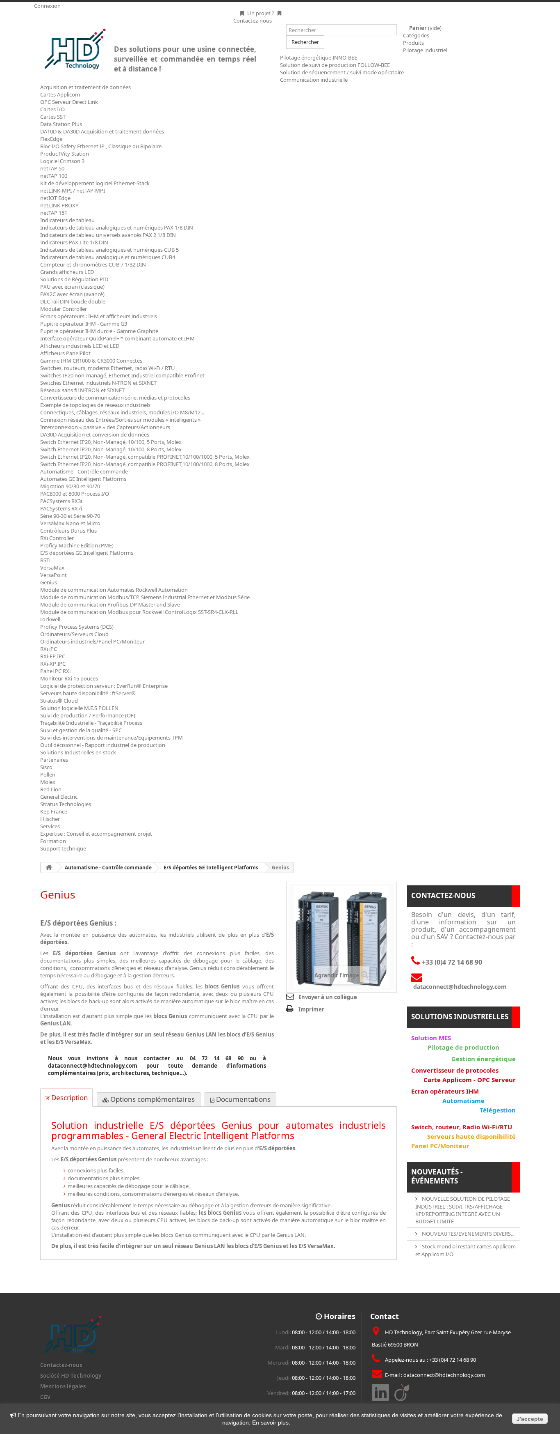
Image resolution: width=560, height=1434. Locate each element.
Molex (47, 782)
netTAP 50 (52, 168)
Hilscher (50, 819)
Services (50, 826)
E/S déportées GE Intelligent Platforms (86, 552)
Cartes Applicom (60, 94)
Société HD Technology (70, 1375)
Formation (53, 841)
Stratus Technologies (65, 804)
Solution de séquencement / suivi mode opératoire (342, 72)
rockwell (50, 619)
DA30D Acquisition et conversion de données (94, 434)
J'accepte (530, 1419)
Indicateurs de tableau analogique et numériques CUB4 (107, 257)
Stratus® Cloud (59, 700)
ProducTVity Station (64, 153)
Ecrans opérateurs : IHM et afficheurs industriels (98, 316)
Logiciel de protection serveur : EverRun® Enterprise (104, 685)
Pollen (47, 774)
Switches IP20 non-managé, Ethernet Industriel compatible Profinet (122, 375)
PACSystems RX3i (61, 501)
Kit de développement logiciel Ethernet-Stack (95, 183)
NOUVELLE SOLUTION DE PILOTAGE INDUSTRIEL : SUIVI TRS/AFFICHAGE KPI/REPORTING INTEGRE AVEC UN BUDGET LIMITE (462, 1210)
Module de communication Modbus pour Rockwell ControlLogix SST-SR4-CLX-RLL (139, 612)
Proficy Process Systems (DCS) (77, 626)
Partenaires (54, 759)
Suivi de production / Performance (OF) (87, 715)
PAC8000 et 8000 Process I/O (74, 493)
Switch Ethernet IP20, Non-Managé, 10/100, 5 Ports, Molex (111, 442)
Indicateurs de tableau (67, 220)
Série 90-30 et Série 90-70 (70, 515)
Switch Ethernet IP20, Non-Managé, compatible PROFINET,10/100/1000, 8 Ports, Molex (145, 464)
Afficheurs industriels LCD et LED (79, 345)
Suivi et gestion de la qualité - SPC (81, 730)
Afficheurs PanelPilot (65, 353)
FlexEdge (51, 138)
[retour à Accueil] (49, 867)
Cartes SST (53, 116)
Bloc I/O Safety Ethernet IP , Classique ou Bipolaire (101, 146)
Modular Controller (63, 309)
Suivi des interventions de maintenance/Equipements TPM (111, 737)
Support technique (63, 848)
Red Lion (50, 789)
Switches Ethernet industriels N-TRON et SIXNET (98, 382)
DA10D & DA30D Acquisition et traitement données (102, 131)
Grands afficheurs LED (67, 272)
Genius (48, 582)
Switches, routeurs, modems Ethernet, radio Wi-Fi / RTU (107, 368)
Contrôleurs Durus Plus (68, 530)
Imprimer (311, 1009)
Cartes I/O (52, 109)
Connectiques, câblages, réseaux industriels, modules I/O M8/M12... (122, 412)
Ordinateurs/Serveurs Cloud (74, 634)
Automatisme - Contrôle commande (84, 471)
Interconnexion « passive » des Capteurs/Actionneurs (105, 427)
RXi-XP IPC (53, 663)
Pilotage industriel (425, 50)
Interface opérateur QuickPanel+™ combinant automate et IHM (117, 338)
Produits (413, 42)
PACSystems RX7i (61, 508)
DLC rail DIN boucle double (72, 301)
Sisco (46, 767)
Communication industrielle (314, 79)
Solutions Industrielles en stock (78, 752)
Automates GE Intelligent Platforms (83, 479)
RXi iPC (48, 649)
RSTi (45, 560)
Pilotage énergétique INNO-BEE (318, 57)
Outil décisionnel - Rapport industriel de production (102, 745)
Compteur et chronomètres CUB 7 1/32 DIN (93, 264)
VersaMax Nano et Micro (70, 523)
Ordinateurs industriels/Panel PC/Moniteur (92, 641)
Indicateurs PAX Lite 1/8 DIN (74, 242)
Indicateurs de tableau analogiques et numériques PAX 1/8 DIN (116, 227)
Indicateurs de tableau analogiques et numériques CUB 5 (109, 249)
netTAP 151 (53, 212)
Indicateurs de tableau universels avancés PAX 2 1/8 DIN (108, 235)
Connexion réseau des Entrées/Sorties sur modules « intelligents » (120, 419)
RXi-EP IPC (52, 656)
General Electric (58, 796)
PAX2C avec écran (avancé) (72, 294)
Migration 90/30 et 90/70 (70, 486)
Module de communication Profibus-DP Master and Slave (110, 604)
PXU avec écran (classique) (72, 286)
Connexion (47, 5)
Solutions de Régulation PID (74, 279)
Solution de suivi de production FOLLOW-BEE (335, 65)
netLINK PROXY (59, 205)
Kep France (53, 811)
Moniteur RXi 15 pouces (69, 678)
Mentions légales (63, 1386)
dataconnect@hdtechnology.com (444, 1375)
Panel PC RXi (55, 671)
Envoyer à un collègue (327, 997)
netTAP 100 (53, 175)
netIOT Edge (55, 198)
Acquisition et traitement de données (85, 87)
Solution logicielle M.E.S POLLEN (79, 708)
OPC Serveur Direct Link (69, 102)
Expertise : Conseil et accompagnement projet (96, 833)
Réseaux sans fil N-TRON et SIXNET (82, 390)
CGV (45, 1397)
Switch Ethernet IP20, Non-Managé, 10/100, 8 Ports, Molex (111, 449)
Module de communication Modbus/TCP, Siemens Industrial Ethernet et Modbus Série (145, 597)
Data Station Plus (61, 124)
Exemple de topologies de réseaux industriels (95, 405)
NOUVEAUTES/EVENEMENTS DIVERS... (467, 1233)
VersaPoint (53, 575)
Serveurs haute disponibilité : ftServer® (88, 693)
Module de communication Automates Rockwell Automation (114, 589)
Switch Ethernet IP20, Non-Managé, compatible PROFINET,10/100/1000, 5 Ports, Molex (145, 456)
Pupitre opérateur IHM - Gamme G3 (83, 323)
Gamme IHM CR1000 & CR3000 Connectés (91, 360)
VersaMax (52, 567)
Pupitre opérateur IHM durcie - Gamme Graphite (99, 331)
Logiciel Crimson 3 (62, 161)
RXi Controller (57, 538)
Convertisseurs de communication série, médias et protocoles (115, 397)
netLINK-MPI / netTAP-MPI (72, 190)
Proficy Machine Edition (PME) (77, 545)
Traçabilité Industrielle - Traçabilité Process (91, 722)
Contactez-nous (61, 1365)
